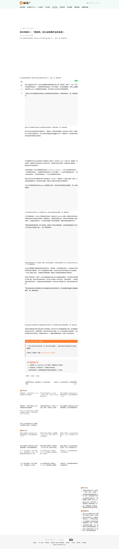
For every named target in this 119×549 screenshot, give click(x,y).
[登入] (96, 3)
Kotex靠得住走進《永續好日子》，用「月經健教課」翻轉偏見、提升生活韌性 (48, 464)
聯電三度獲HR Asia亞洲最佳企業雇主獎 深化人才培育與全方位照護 (69, 446)
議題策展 (77, 7)
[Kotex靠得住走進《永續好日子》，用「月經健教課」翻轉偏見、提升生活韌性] (49, 456)
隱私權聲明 (61, 542)
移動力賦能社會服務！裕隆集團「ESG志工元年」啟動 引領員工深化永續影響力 (49, 446)
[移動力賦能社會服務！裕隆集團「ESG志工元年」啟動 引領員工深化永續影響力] (49, 438)
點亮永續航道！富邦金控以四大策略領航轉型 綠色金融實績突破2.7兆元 (69, 406)
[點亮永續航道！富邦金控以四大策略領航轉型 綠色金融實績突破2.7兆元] (69, 398)
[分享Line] (21, 85)
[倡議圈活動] (98, 511)
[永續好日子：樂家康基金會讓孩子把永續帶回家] (69, 456)
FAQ (39, 542)
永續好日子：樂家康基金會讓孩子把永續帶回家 (69, 464)
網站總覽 (84, 542)
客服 (42, 542)
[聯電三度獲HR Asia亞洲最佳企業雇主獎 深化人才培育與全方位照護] (69, 438)
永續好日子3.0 (31, 7)
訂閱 (71, 539)
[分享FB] (21, 81)
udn (21, 28)
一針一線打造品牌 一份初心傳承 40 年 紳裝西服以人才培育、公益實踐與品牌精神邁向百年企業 (28, 464)
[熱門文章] (98, 488)
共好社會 (54, 7)
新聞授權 (47, 542)
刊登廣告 (35, 542)
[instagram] (89, 3)
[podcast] (92, 3)
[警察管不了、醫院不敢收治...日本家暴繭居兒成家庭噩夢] (29, 398)
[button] (98, 3)
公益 (38, 376)
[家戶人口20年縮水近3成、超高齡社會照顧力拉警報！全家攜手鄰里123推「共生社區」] (29, 416)
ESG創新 (40, 7)
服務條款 (53, 542)
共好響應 (69, 7)
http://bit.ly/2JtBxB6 (48, 353)
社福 (33, 376)
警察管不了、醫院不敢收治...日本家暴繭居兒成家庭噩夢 (29, 406)
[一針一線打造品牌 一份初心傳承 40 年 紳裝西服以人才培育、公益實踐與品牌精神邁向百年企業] (29, 456)
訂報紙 (73, 542)
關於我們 (78, 542)
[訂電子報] (94, 3)
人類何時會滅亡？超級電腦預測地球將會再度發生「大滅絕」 (45, 370)
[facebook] (87, 3)
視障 (28, 376)
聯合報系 (68, 542)
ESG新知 (47, 7)
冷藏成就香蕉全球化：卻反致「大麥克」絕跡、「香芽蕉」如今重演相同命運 (49, 406)
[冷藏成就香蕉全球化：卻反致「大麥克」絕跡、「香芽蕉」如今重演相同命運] (49, 398)
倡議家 (23, 28)
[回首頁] (25, 3)
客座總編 (22, 7)
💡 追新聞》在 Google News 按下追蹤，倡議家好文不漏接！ (46, 365)
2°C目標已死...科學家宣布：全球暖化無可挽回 (41, 367)
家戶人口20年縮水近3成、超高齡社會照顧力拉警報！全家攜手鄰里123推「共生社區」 (29, 424)
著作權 (57, 542)
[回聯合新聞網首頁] (21, 3)
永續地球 (62, 7)
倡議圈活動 (85, 7)
